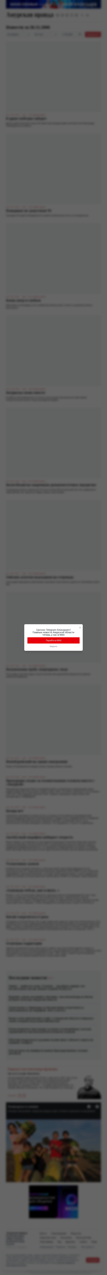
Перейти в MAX (53, 640)
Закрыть (53, 646)
